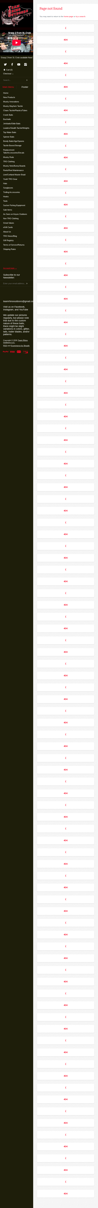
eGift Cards (8, 227)
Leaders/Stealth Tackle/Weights (16, 128)
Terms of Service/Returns (13, 245)
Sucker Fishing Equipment (14, 205)
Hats (5, 183)
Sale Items (7, 210)
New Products (9, 97)
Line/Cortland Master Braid (14, 175)
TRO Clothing (9, 161)
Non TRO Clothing (11, 218)
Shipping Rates (9, 249)
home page (68, 16)
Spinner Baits (8, 137)
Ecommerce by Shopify (20, 346)
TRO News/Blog (10, 236)
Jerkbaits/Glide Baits (11, 123)
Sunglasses (8, 188)
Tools (5, 201)
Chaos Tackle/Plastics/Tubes (15, 110)
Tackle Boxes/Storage (12, 145)
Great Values (8, 223)
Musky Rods (8, 157)
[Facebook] (12, 64)
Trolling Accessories (11, 192)
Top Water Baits (9, 132)
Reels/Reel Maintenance (13, 170)
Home (5, 93)
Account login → (10, 268)
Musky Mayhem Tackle (13, 106)
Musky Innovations (11, 102)
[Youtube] (19, 64)
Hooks (6, 196)
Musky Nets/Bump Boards (14, 166)
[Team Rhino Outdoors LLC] (16, 6)
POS (5, 346)
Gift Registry (8, 240)
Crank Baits (8, 115)
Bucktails (7, 119)
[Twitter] (5, 64)
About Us (7, 232)
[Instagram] (26, 64)
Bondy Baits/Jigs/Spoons (13, 141)
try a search (80, 16)
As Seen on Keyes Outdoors (15, 214)
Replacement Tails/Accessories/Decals (13, 151)
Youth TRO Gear (10, 179)
